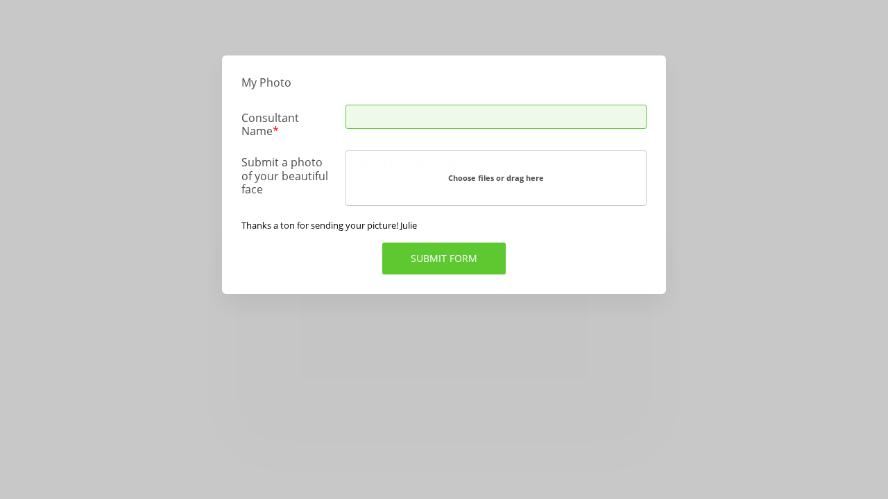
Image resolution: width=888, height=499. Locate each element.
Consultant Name (270, 124)
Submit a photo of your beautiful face (284, 175)
